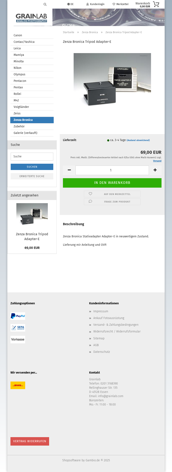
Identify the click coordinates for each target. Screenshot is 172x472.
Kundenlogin (96, 4)
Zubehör (19, 126)
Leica (17, 48)
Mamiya (19, 55)
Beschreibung (73, 224)
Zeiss (17, 113)
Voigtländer (21, 107)
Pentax (18, 87)
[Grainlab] (31, 17)
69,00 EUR (32, 248)
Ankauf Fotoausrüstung (108, 318)
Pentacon (20, 81)
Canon (18, 35)
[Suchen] (45, 4)
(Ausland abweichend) (138, 140)
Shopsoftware (71, 460)
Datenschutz (101, 352)
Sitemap (98, 338)
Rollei (17, 94)
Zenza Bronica (23, 120)
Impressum (100, 311)
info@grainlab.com (110, 396)
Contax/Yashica (24, 42)
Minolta (19, 61)
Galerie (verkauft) (25, 133)
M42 (16, 100)
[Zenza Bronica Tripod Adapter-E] (112, 81)
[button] (69, 170)
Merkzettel (122, 4)
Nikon (17, 68)
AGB (96, 345)
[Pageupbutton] (160, 466)
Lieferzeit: (69, 140)
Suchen (32, 166)
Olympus (19, 74)
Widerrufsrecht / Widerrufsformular (117, 331)
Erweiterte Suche (32, 176)
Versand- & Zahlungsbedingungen (115, 325)
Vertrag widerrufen (29, 441)
